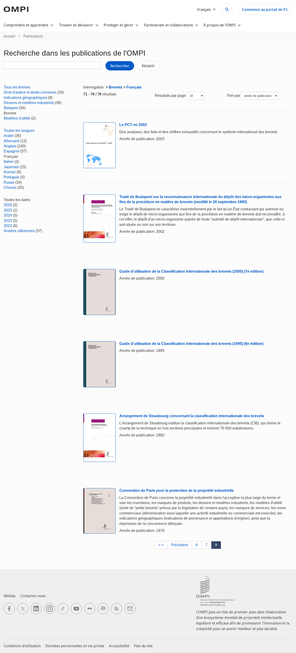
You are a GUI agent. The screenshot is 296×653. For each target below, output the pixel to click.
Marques (11, 108)
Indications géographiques (25, 98)
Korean (10, 172)
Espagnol (11, 151)
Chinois (10, 187)
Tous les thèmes (17, 87)
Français (134, 87)
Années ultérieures (19, 231)
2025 (8, 210)
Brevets (115, 87)
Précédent (179, 545)
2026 (8, 205)
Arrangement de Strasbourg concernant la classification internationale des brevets (191, 416)
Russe (9, 182)
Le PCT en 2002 (133, 125)
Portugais (11, 177)
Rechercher (119, 65)
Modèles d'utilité (17, 118)
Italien (9, 162)
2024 (8, 215)
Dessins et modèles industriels (29, 103)
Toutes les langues (19, 130)
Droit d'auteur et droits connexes (30, 92)
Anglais (10, 146)
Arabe (9, 136)
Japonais (11, 167)
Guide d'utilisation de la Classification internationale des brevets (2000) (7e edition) (191, 271)
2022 (8, 226)
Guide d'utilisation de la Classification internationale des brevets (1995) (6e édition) (191, 344)
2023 (8, 221)
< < (160, 545)
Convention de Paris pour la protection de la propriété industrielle (176, 490)
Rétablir (148, 65)
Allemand (11, 141)
